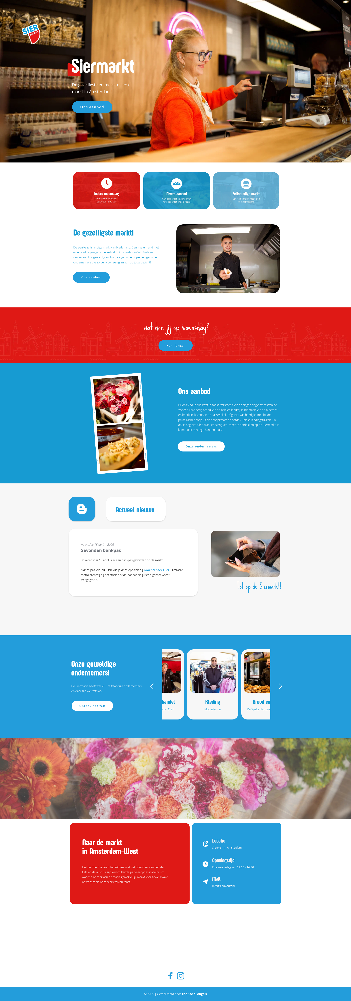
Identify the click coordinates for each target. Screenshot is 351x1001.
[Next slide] (280, 686)
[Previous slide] (152, 686)
